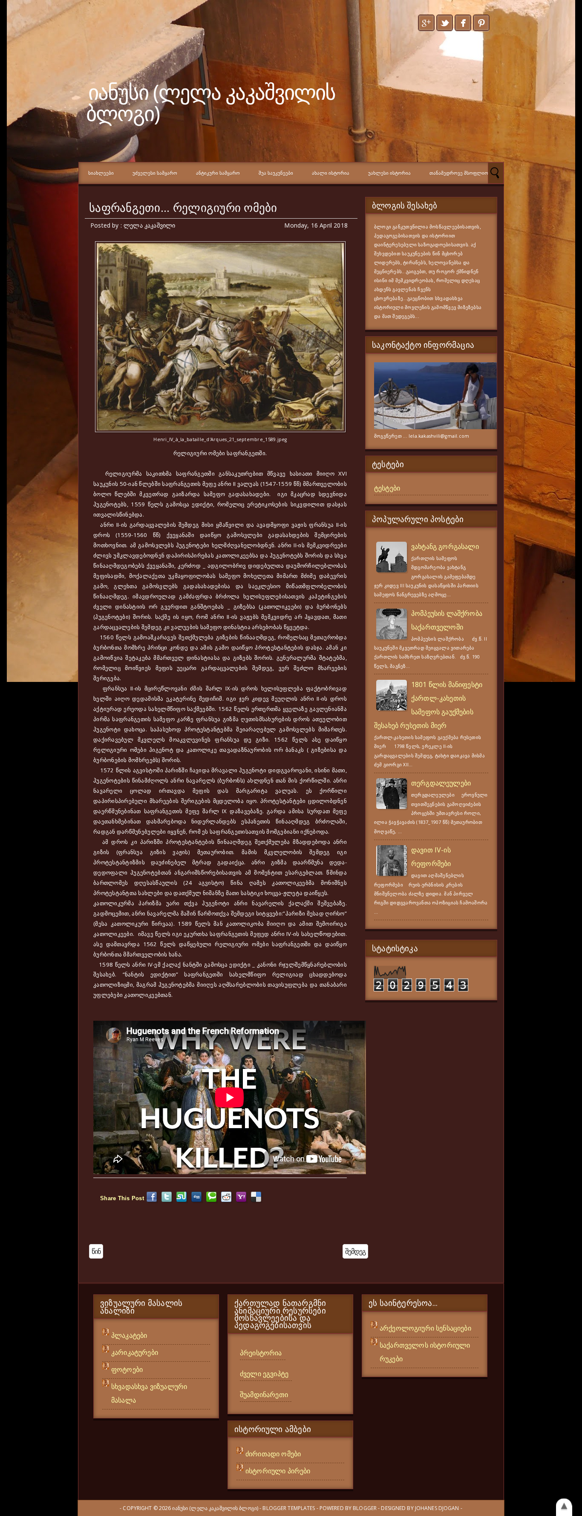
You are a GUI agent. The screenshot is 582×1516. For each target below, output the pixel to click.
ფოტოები (127, 1369)
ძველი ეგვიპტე (264, 1373)
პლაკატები (129, 1335)
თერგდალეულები (441, 783)
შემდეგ (355, 1251)
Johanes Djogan (437, 1508)
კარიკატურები (134, 1352)
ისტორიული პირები (278, 1471)
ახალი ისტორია (330, 173)
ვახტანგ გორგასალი (445, 546)
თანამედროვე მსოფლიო (458, 173)
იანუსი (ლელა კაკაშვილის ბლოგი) (210, 102)
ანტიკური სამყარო (218, 173)
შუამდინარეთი (264, 1394)
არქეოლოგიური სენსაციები (425, 1328)
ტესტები (387, 488)
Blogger (365, 1508)
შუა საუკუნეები (276, 173)
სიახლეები (101, 173)
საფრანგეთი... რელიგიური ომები (183, 207)
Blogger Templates (288, 1508)
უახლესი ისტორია (389, 173)
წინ (96, 1251)
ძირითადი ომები (273, 1453)
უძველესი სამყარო (155, 173)
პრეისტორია (261, 1352)
